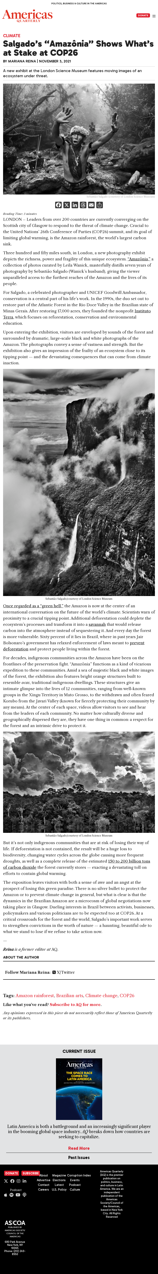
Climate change (101, 995)
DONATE (143, 15)
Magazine (59, 1175)
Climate (11, 35)
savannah (97, 624)
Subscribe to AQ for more (75, 1004)
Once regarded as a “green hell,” (33, 606)
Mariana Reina (22, 61)
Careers (43, 1189)
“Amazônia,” (139, 259)
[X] (67, 205)
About (43, 1175)
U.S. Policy (59, 1189)
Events (75, 1180)
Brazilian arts (69, 995)
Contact (43, 1185)
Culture (75, 1189)
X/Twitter (65, 972)
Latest (59, 1185)
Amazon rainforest (35, 995)
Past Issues (79, 1157)
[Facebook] (58, 205)
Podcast (16, 1190)
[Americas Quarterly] (27, 15)
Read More (79, 1148)
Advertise (43, 1180)
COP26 (127, 995)
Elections (59, 1180)
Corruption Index (79, 1175)
